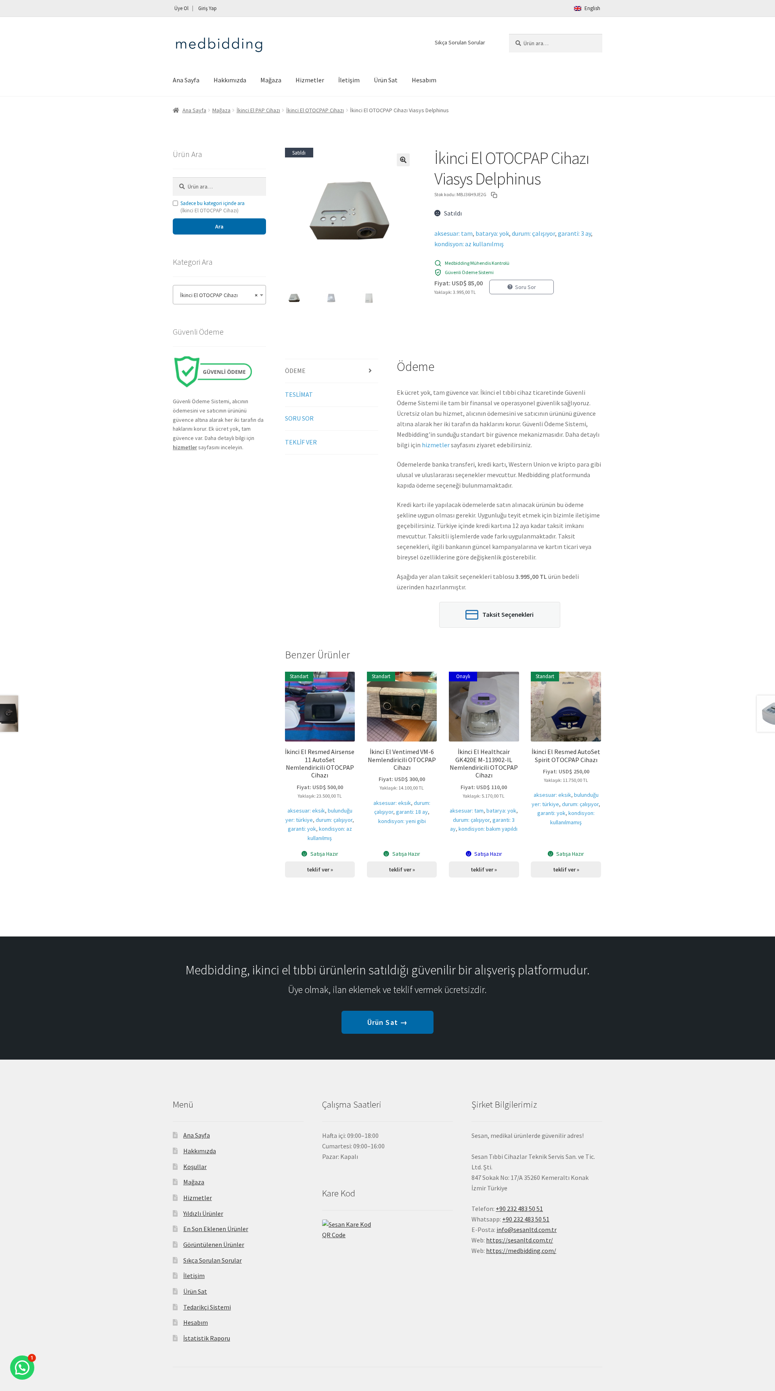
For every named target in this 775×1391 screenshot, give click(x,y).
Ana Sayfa (186, 80)
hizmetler (436, 445)
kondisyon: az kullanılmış (469, 244)
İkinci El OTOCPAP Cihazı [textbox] (217, 295)
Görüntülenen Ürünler (213, 1244)
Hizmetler (309, 80)
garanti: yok (302, 828)
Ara (219, 226)
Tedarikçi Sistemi (207, 1307)
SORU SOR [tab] (299, 418)
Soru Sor (525, 287)
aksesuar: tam (453, 233)
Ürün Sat (386, 80)
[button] (403, 159)
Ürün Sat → (387, 1022)
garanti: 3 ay (574, 233)
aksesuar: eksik (306, 810)
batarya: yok (492, 233)
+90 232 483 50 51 (525, 1219)
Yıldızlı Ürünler (203, 1213)
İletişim (349, 80)
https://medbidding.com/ (521, 1250)
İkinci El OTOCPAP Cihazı (315, 110)
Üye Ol (181, 8)
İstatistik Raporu (206, 1338)
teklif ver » (320, 869)
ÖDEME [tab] (295, 371)
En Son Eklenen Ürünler (215, 1229)
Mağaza (270, 80)
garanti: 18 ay (412, 811)
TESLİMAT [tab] (299, 394)
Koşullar (195, 1167)
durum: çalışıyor (533, 233)
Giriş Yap (207, 8)
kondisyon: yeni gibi (402, 821)
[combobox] (219, 294)
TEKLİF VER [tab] (301, 442)
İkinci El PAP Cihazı (258, 110)
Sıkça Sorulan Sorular (460, 42)
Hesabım (424, 80)
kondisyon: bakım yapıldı (488, 828)
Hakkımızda (230, 80)
